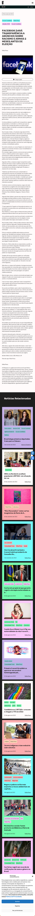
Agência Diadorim (9, 431)
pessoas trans (15, 859)
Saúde (25, 546)
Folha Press (17, 20)
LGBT (13, 705)
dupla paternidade (9, 584)
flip (16, 622)
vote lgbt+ (12, 702)
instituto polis (8, 777)
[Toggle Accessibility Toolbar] (33, 453)
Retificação (23, 859)
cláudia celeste (8, 661)
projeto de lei (18, 584)
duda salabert (8, 428)
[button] (32, 876)
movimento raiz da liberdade (12, 818)
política (6, 702)
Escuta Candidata (7, 20)
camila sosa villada (9, 622)
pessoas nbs (7, 859)
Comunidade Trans (9, 546)
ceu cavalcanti (8, 542)
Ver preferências (17, 910)
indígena (7, 741)
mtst (22, 818)
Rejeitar (17, 906)
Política (7, 435)
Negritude (15, 780)
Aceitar (17, 901)
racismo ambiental (18, 777)
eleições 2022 (6, 24)
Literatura (16, 507)
